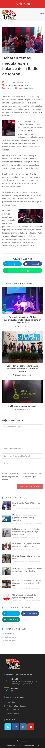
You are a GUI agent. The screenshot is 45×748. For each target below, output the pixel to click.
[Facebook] (15, 726)
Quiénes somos (22, 741)
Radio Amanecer (11, 637)
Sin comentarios (26, 88)
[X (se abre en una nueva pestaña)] (17, 4)
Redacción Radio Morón (16, 82)
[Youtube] (30, 726)
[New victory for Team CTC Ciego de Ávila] (6, 505)
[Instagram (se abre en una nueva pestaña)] (25, 4)
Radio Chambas (10, 640)
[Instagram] (23, 726)
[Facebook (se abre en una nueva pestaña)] (21, 4)
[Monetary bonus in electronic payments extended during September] (6, 518)
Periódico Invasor (13, 709)
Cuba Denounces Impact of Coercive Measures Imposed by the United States (26, 583)
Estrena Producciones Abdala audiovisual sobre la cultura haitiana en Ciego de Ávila (22, 320)
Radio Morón (9, 634)
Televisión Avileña (13, 713)
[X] (7, 726)
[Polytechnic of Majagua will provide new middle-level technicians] (6, 546)
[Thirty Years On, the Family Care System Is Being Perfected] (6, 597)
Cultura (9, 88)
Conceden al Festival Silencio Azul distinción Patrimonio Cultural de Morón (22, 368)
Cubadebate (11, 702)
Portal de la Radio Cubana (16, 706)
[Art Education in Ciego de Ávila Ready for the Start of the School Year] (6, 571)
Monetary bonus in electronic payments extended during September (24, 517)
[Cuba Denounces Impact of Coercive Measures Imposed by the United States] (6, 584)
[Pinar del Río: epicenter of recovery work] (6, 558)
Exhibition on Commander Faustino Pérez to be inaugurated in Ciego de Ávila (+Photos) (26, 531)
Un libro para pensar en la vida (22, 406)
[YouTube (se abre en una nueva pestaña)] (28, 4)
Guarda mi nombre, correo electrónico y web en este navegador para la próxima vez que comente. (22, 476)
